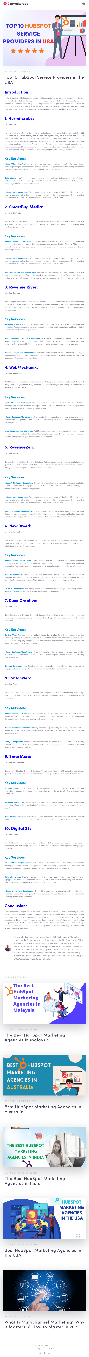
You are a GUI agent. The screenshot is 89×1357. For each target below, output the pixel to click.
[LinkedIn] (40, 1353)
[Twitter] (49, 1353)
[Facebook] (44, 1353)
